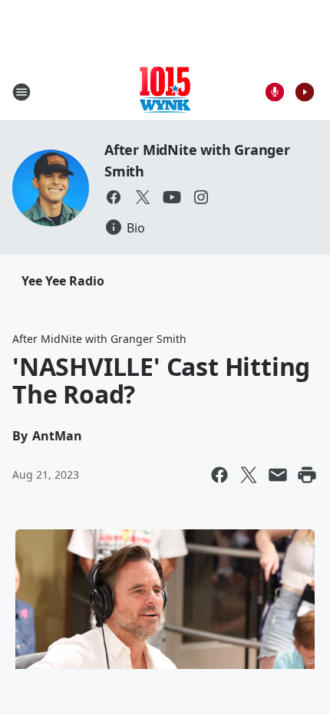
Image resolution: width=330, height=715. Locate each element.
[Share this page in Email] (278, 475)
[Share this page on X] (248, 475)
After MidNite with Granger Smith (99, 338)
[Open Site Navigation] (21, 92)
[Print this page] (307, 475)
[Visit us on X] (143, 197)
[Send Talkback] (275, 92)
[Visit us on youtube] (172, 197)
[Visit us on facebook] (113, 197)
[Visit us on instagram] (201, 197)
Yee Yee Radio (62, 280)
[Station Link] (165, 92)
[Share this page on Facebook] (219, 475)
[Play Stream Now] (304, 92)
